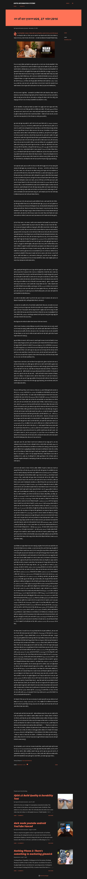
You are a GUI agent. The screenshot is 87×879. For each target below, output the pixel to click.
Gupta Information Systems (24, 3)
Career (15, 6)
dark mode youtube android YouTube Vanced (30, 824)
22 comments (21, 843)
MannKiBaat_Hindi (67, 39)
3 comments (20, 870)
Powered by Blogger (44, 875)
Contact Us (22, 6)
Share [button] (65, 32)
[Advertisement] (34, 775)
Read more (50, 815)
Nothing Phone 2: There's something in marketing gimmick (33, 852)
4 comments (20, 815)
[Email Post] (27, 764)
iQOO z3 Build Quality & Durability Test (33, 797)
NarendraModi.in (27, 760)
